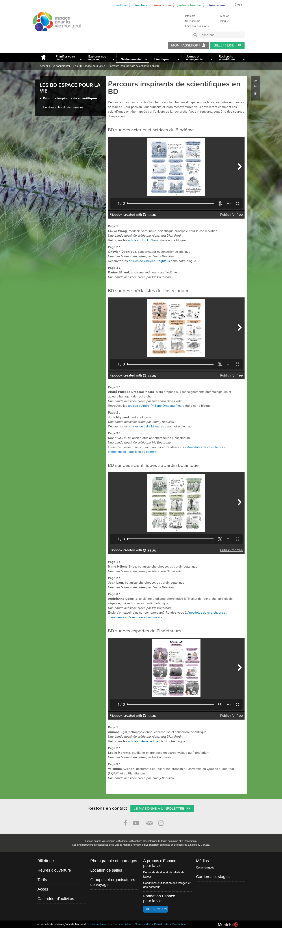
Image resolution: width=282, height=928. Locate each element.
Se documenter (131, 59)
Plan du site (161, 924)
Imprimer (255, 94)
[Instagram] (161, 822)
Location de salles (106, 870)
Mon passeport (185, 45)
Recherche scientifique (227, 58)
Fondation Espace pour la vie (159, 898)
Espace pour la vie (54, 35)
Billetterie (225, 45)
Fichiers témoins (99, 924)
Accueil (43, 57)
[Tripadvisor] (149, 821)
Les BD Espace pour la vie (89, 66)
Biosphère (141, 5)
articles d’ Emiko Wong (144, 240)
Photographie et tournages (113, 861)
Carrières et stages (213, 876)
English (239, 4)
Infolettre (190, 16)
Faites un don (156, 909)
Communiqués (205, 867)
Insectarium (162, 5)
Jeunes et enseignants (194, 58)
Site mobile (179, 924)
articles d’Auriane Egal (143, 741)
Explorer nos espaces (97, 58)
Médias (224, 16)
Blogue (224, 21)
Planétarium (216, 5)
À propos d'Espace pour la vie (159, 863)
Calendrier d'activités (55, 898)
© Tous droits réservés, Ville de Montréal (61, 924)
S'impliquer (161, 59)
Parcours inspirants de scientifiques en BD (133, 66)
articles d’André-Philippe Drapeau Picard (156, 405)
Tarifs (42, 880)
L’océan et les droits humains (63, 107)
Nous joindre (192, 21)
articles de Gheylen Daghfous (149, 261)
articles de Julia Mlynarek (146, 426)
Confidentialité (122, 924)
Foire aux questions (197, 26)
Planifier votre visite (65, 58)
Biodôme (121, 5)
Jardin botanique (189, 5)
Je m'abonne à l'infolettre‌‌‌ (159, 808)
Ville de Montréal (228, 924)
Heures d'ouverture (54, 870)
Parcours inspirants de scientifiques (70, 98)
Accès (42, 889)
